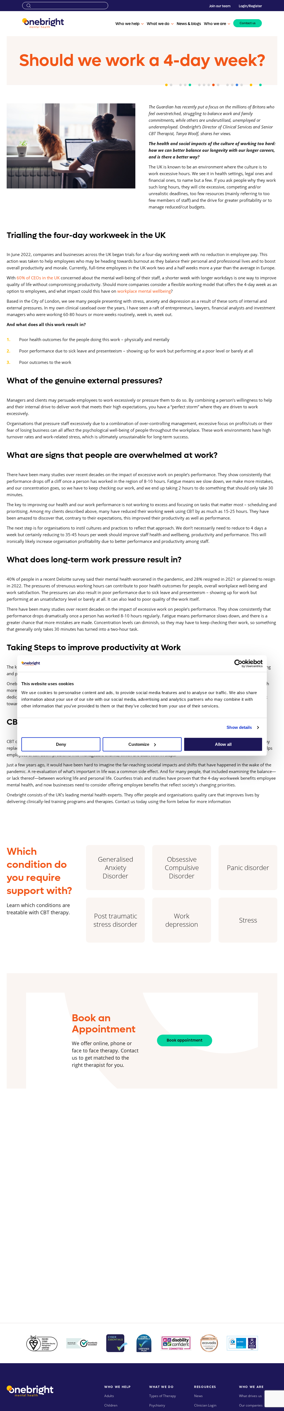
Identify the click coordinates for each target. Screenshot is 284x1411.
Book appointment (184, 1040)
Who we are (215, 23)
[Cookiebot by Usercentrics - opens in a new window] (238, 663)
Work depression (181, 920)
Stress (248, 920)
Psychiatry (157, 1405)
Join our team (219, 6)
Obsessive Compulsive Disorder (182, 867)
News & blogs (189, 23)
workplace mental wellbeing (144, 291)
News (198, 1395)
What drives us (250, 1395)
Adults (109, 1395)
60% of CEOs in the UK (39, 277)
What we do (158, 23)
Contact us (247, 23)
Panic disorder (248, 867)
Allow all (223, 744)
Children (110, 1405)
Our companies (251, 1405)
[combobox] (65, 6)
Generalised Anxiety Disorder (115, 867)
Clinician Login (205, 1405)
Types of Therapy (162, 1395)
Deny (61, 744)
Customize (138, 744)
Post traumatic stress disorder (115, 920)
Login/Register (250, 6)
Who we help (127, 23)
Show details (239, 727)
